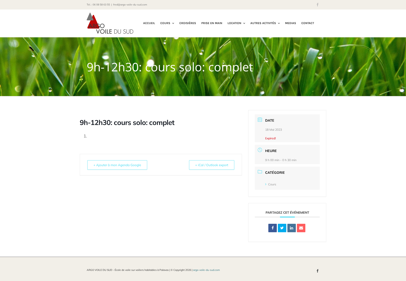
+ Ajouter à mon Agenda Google (117, 165)
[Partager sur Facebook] (272, 228)
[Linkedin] (291, 228)
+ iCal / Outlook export (211, 165)
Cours (272, 184)
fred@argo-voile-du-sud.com (130, 4)
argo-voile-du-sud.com (206, 269)
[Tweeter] (282, 228)
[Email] (301, 228)
